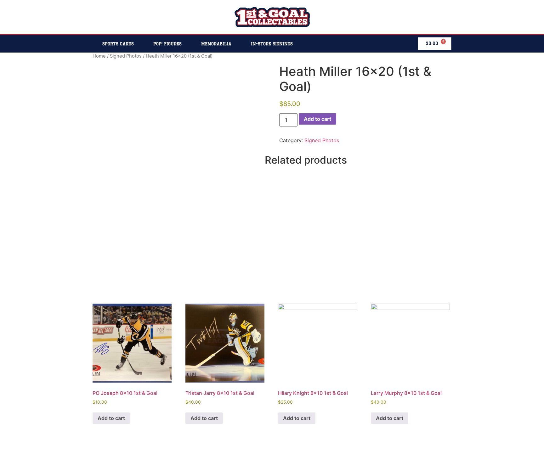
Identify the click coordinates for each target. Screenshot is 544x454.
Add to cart (317, 119)
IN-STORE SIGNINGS (272, 44)
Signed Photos (126, 56)
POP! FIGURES (167, 44)
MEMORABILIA (216, 44)
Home (99, 56)
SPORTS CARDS (118, 44)
